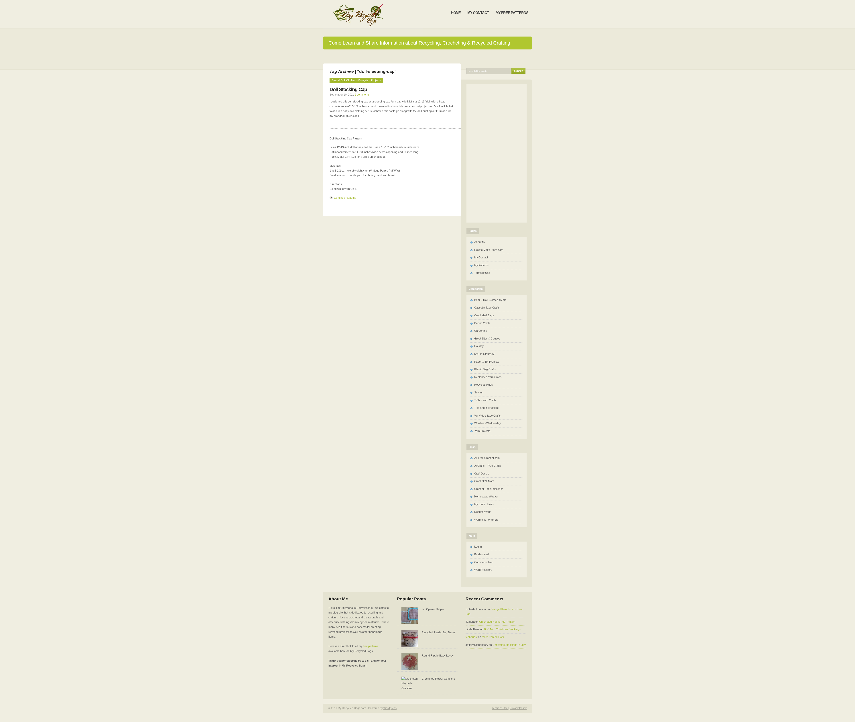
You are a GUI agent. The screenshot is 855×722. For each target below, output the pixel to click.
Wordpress (390, 708)
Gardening (480, 330)
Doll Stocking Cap (348, 89)
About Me (480, 242)
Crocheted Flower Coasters (438, 678)
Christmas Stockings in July (509, 644)
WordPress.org (483, 569)
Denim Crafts (482, 323)
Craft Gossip (481, 473)
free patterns (370, 646)
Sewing (478, 392)
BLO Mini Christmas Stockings (502, 629)
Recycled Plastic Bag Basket (439, 632)
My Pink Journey (484, 354)
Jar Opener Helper (433, 609)
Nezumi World (482, 511)
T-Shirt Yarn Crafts (485, 400)
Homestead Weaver (486, 496)
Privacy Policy (518, 708)
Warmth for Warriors (486, 519)
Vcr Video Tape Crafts (487, 415)
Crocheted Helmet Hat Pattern (497, 621)
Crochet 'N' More (484, 481)
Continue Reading (345, 197)
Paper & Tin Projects (486, 361)
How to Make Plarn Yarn (488, 250)
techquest (471, 637)
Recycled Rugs (483, 384)
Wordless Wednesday (487, 423)
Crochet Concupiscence (488, 489)
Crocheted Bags (484, 315)
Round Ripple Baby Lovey (438, 655)
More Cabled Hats (493, 637)
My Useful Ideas (484, 504)
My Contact (481, 257)
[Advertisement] (496, 152)
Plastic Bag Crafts (485, 369)
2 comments (362, 94)
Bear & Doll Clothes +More (348, 80)
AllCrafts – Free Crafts (487, 465)
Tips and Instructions (486, 407)
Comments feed (483, 562)
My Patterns (481, 265)
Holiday (479, 346)
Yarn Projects (373, 80)
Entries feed (481, 554)
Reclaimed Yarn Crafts (487, 377)
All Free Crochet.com (487, 458)
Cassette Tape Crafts (486, 307)
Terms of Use (482, 272)
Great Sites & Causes (487, 338)
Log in (478, 546)
